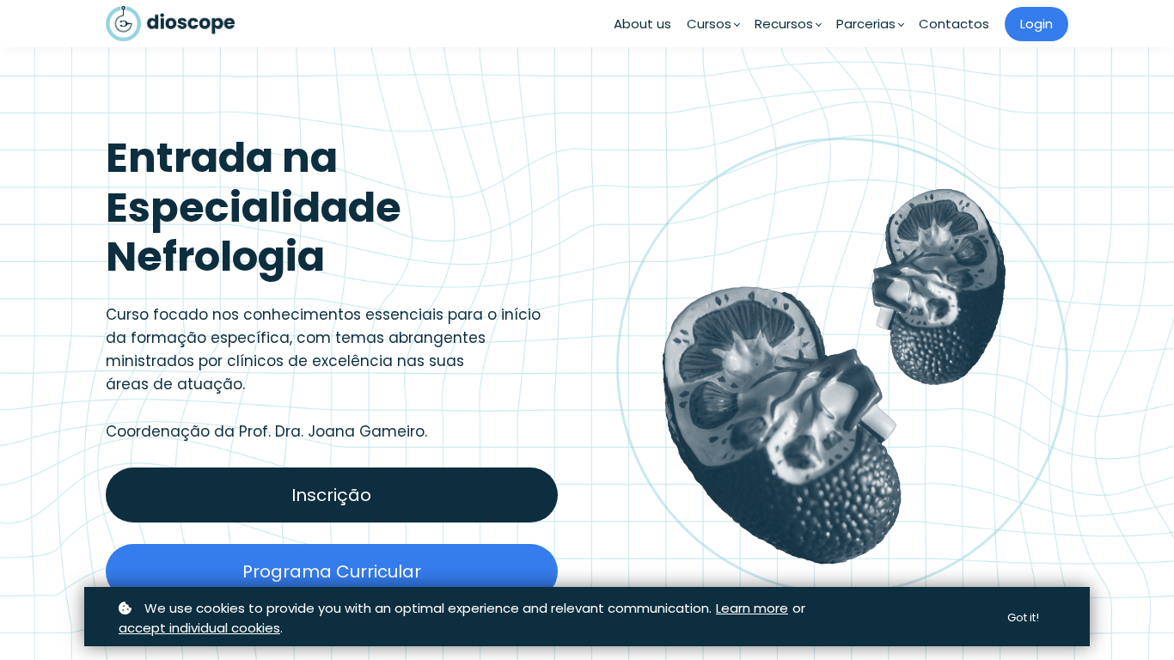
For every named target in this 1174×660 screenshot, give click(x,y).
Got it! (1023, 617)
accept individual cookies (199, 628)
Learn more (752, 608)
